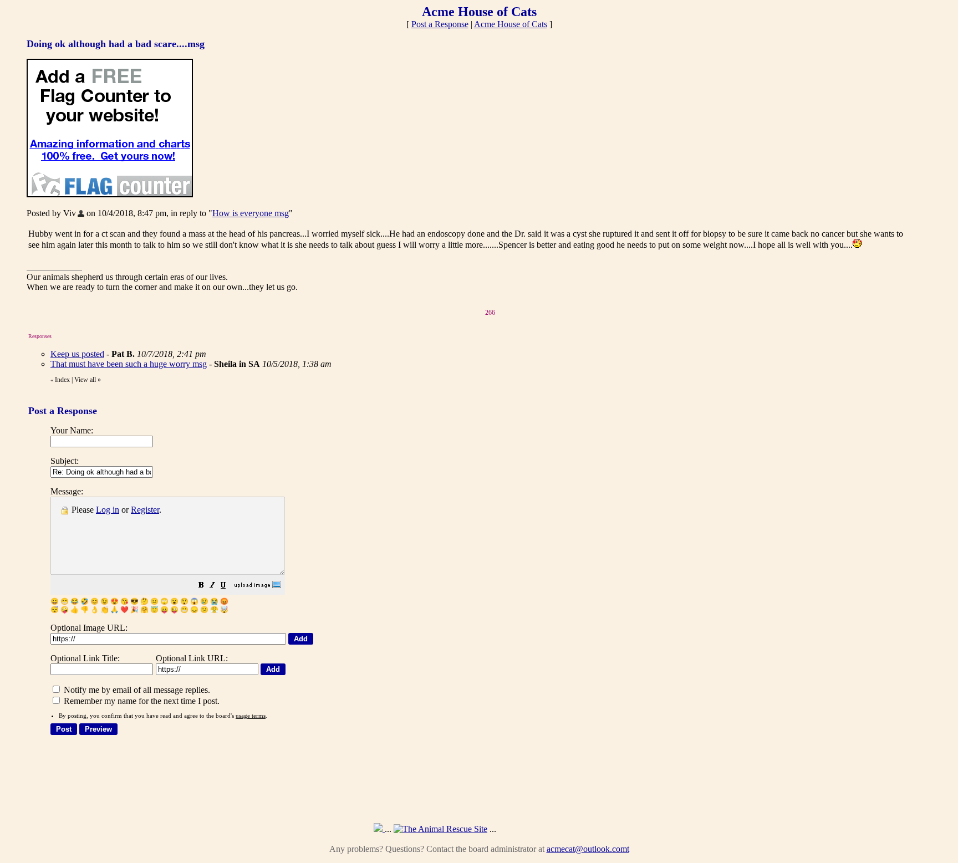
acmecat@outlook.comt (588, 849)
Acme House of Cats (510, 24)
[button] (201, 586)
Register (145, 509)
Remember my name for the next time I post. (141, 701)
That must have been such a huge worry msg (128, 364)
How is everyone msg (250, 213)
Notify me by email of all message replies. (136, 690)
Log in (107, 509)
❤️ (124, 610)
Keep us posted (77, 354)
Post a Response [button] (439, 24)
